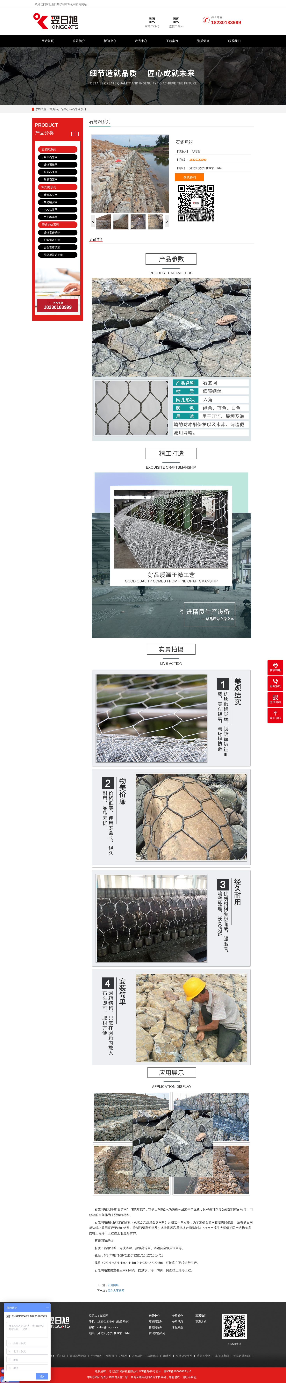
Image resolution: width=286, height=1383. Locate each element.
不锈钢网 (96, 1355)
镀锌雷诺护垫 (52, 232)
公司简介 (79, 41)
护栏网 (61, 1355)
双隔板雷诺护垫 (53, 254)
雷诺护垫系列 (50, 224)
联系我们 (234, 41)
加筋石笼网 (50, 179)
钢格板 (110, 1355)
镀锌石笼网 (50, 164)
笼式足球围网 (241, 1355)
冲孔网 (123, 1355)
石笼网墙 (113, 1285)
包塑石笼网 (50, 172)
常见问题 (177, 1327)
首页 (52, 109)
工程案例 (172, 41)
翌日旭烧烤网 (78, 1355)
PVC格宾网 (50, 209)
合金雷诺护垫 (52, 247)
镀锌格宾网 (50, 194)
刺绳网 (167, 1355)
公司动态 (177, 1321)
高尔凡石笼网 (116, 1290)
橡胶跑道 (152, 1355)
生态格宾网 (50, 217)
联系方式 (201, 1321)
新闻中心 (110, 41)
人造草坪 (137, 1355)
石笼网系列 (79, 109)
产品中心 (141, 41)
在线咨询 (189, 177)
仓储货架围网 (184, 1355)
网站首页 (47, 41)
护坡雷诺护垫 (52, 239)
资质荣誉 (203, 41)
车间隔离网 (222, 1355)
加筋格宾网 (50, 202)
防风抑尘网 (204, 1355)
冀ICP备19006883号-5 (177, 1371)
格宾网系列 (48, 187)
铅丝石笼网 (50, 157)
